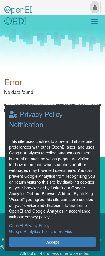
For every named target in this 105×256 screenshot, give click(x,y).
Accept (52, 242)
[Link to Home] (15, 22)
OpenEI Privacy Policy (29, 225)
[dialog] (52, 178)
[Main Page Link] (18, 7)
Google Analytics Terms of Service (40, 231)
